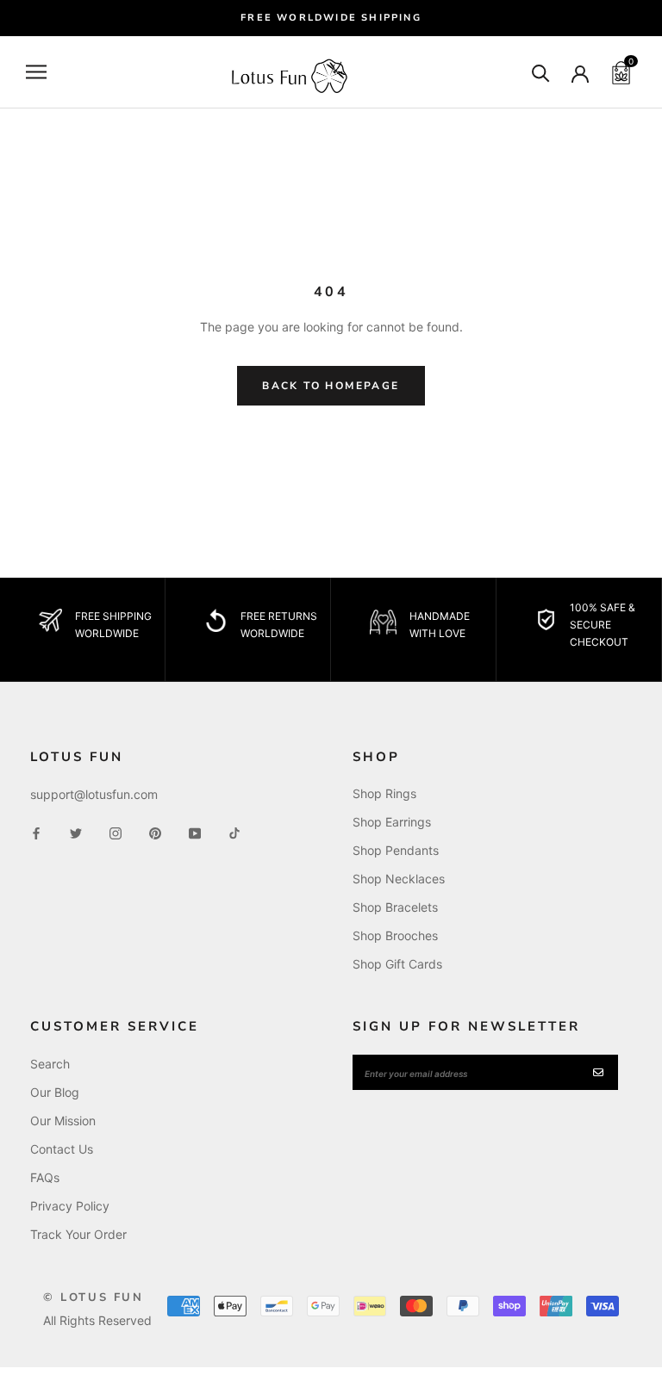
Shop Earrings (392, 821)
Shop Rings (384, 793)
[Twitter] (76, 831)
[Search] (541, 72)
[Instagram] (115, 831)
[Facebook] (36, 831)
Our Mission (63, 1120)
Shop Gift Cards (397, 964)
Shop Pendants (396, 850)
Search (50, 1063)
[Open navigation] (36, 72)
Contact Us (61, 1149)
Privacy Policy (69, 1205)
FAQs (44, 1177)
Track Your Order (78, 1234)
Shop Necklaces (399, 878)
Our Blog (54, 1092)
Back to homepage (330, 386)
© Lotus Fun (93, 1297)
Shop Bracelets (395, 907)
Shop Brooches (395, 935)
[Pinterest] (155, 831)
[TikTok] (234, 831)
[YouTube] (195, 831)
